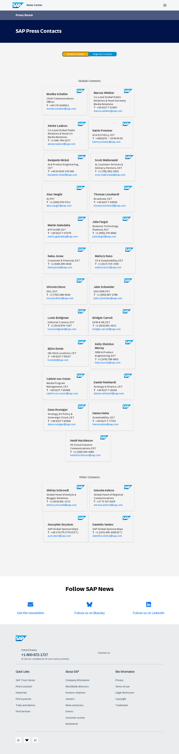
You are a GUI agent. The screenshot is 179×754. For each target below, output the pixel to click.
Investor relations (75, 692)
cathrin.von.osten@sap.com (62, 393)
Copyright (120, 699)
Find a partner (23, 699)
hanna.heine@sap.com (105, 424)
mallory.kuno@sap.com (108, 267)
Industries (21, 692)
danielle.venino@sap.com (107, 535)
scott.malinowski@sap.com (110, 174)
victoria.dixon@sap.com (59, 298)
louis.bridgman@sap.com (62, 329)
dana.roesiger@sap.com (62, 424)
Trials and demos (25, 705)
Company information (78, 680)
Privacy (119, 680)
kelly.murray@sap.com (107, 362)
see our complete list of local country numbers (46, 659)
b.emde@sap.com (58, 360)
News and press (75, 705)
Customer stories (75, 717)
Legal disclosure (124, 692)
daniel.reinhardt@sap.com (109, 393)
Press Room (24, 15)
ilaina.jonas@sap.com (60, 267)
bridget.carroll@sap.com (106, 329)
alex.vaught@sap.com (58, 205)
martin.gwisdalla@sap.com (63, 236)
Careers (70, 699)
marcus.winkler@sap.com (108, 111)
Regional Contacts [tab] (102, 54)
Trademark (121, 705)
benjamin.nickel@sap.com (62, 174)
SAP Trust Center (25, 680)
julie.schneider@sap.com (108, 298)
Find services (23, 711)
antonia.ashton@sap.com (108, 505)
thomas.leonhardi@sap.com (110, 205)
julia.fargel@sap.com (104, 236)
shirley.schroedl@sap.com (61, 505)
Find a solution (24, 686)
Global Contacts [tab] (75, 54)
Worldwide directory (77, 686)
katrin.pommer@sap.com (106, 141)
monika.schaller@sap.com (61, 108)
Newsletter (72, 723)
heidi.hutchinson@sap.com (85, 455)
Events (69, 711)
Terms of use (122, 686)
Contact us (104, 652)
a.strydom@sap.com (59, 535)
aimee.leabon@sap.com (61, 144)
